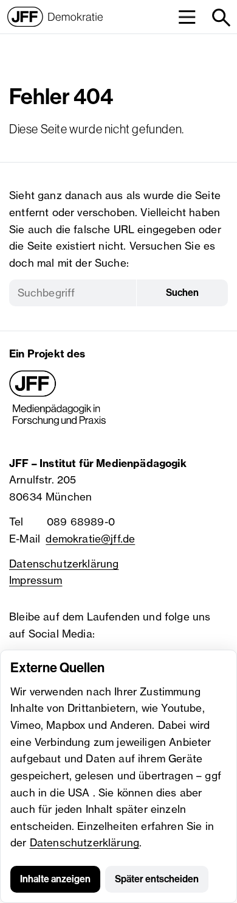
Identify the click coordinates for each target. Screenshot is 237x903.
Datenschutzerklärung (84, 842)
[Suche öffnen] (220, 16)
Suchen (182, 292)
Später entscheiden (157, 879)
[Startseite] (55, 17)
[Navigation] (187, 16)
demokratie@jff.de (90, 538)
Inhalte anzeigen (55, 879)
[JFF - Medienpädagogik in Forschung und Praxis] (57, 398)
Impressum (36, 580)
